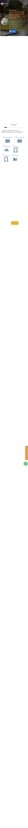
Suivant (14, 223)
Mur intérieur (9, 137)
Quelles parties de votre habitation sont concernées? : (12, 131)
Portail (7, 155)
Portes (16, 146)
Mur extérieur (20, 137)
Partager (13, 31)
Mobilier (16, 155)
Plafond (8, 146)
